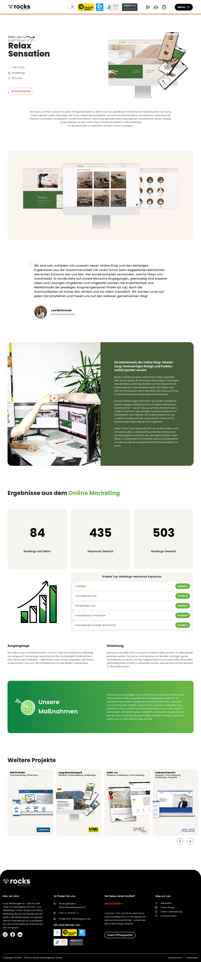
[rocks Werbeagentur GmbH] (19, 7)
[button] (12, 404)
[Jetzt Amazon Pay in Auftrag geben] (129, 7)
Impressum (192, 957)
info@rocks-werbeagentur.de (74, 918)
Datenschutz (175, 957)
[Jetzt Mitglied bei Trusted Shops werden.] (86, 7)
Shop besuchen (20, 91)
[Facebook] (12, 934)
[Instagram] (5, 934)
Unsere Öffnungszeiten (120, 935)
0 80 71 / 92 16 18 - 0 (69, 913)
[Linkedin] (20, 934)
